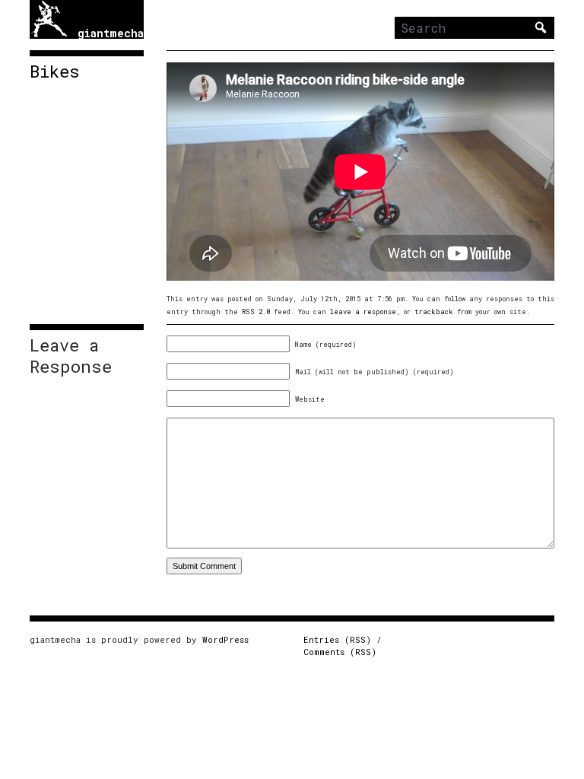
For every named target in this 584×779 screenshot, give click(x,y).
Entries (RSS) (337, 639)
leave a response (363, 311)
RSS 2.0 (256, 311)
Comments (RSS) (339, 651)
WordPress (225, 639)
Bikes (55, 71)
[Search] (540, 27)
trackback (433, 311)
